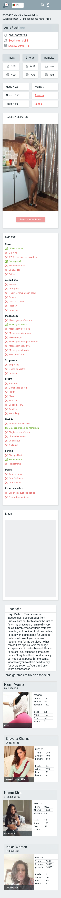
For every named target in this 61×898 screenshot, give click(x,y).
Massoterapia (16, 337)
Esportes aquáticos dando (22, 493)
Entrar (49, 4)
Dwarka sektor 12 (12, 18)
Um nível (13, 252)
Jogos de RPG (16, 405)
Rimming (13, 310)
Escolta (12, 284)
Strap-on (13, 400)
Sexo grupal (15, 261)
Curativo (13, 409)
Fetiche (12, 274)
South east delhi (28, 15)
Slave (11, 396)
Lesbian (13, 373)
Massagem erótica (18, 324)
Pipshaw (13, 305)
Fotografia (14, 288)
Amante (13, 383)
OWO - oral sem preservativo (23, 257)
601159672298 (18, 35)
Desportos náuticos (18, 497)
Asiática (39, 95)
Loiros (38, 103)
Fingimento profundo (19, 432)
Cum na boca (15, 474)
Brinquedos (14, 270)
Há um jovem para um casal (22, 293)
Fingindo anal (15, 459)
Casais (12, 297)
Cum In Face (15, 482)
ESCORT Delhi (10, 15)
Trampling (14, 413)
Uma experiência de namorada (24, 428)
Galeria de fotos (17, 116)
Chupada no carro (17, 436)
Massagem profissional (20, 320)
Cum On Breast (16, 478)
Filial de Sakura (16, 354)
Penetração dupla (17, 265)
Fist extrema (15, 463)
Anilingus (13, 445)
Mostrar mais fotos (30, 219)
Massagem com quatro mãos (23, 341)
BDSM (12, 392)
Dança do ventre (17, 369)
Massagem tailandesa (20, 333)
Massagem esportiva (19, 346)
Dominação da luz (18, 387)
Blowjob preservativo (19, 423)
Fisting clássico (16, 455)
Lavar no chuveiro (17, 301)
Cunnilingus (14, 440)
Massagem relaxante (19, 350)
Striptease (14, 364)
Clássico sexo (16, 248)
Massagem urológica (19, 329)
